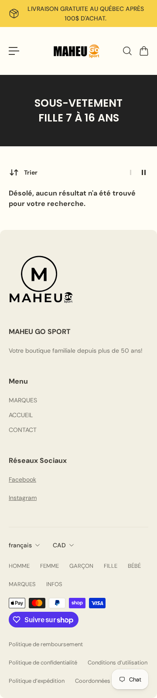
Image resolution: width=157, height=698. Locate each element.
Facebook (22, 479)
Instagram (23, 498)
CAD (59, 545)
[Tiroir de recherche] (127, 51)
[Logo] (78, 50)
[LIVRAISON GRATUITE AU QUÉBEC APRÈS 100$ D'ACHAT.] (78, 13)
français (20, 545)
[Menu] (14, 51)
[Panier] (143, 51)
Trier (31, 172)
